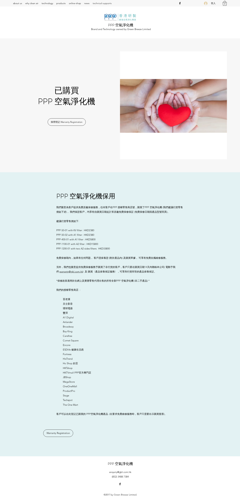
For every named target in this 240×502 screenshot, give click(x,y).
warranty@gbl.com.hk (71, 271)
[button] (225, 3)
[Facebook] (180, 3)
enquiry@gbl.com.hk (120, 472)
